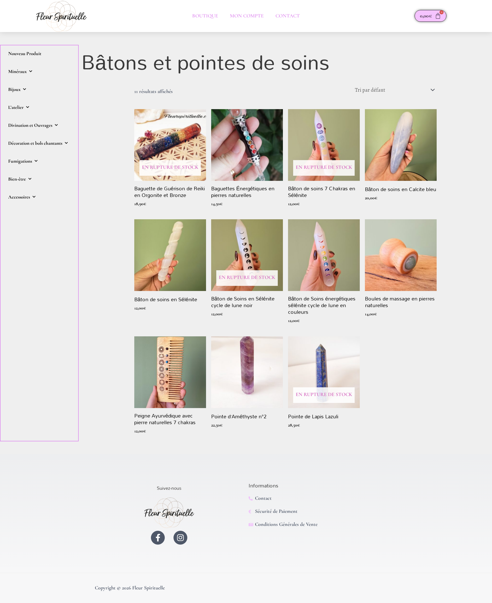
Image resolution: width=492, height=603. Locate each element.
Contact (287, 16)
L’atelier (16, 107)
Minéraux (17, 71)
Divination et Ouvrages (30, 125)
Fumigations (20, 161)
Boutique (205, 16)
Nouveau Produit (24, 53)
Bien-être (17, 179)
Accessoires (19, 197)
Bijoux (14, 89)
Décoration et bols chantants (35, 143)
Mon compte (247, 16)
